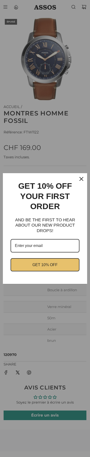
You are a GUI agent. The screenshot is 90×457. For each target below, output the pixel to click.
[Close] (81, 179)
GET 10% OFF (45, 265)
